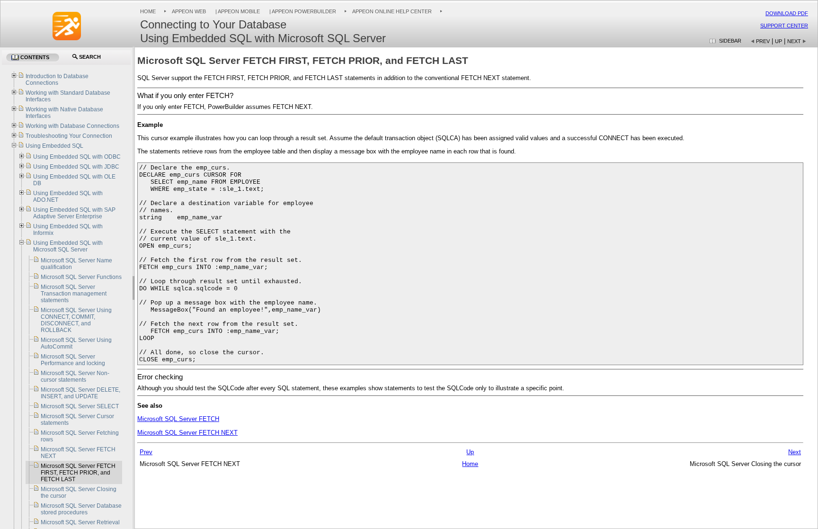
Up (778, 41)
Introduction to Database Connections (57, 79)
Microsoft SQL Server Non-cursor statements (75, 376)
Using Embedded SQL (54, 146)
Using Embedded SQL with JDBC (76, 166)
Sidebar (730, 41)
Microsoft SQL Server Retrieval (80, 522)
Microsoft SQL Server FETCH (178, 418)
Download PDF (786, 13)
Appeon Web (189, 11)
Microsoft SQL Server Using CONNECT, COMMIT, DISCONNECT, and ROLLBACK (76, 320)
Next (794, 41)
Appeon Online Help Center (392, 11)
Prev (763, 41)
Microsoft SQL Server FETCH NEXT (187, 432)
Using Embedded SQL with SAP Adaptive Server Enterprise (74, 213)
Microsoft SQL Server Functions (81, 277)
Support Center (784, 25)
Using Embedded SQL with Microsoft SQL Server (68, 246)
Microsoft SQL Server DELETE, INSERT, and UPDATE (80, 393)
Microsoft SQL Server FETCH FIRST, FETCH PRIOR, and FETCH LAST (78, 473)
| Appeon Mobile (237, 11)
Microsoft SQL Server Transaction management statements (74, 294)
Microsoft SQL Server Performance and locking (73, 360)
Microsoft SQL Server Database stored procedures (81, 509)
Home (148, 11)
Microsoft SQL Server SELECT (80, 406)
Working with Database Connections (72, 126)
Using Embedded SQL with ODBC (77, 156)
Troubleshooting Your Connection (69, 136)
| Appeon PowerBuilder (302, 11)
